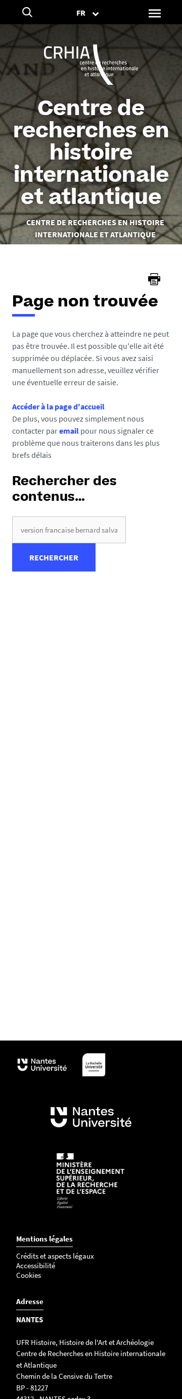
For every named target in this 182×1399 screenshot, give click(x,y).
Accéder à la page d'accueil (58, 406)
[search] (69, 529)
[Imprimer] (154, 279)
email (69, 431)
